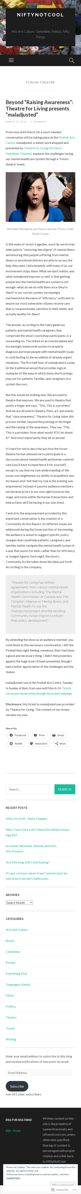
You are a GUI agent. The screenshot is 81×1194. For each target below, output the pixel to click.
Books (10, 940)
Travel (10, 1028)
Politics (11, 1006)
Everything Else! (16, 973)
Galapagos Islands (18, 984)
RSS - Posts (13, 1130)
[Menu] (11, 60)
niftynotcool (40, 15)
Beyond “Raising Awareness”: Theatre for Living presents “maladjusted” (39, 108)
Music (10, 995)
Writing (11, 1039)
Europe (10, 962)
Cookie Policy (13, 1177)
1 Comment (39, 121)
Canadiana (13, 951)
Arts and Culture (17, 929)
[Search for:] (40, 789)
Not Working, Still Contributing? (28, 862)
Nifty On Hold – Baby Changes (26, 818)
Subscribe (17, 1086)
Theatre (11, 1017)
